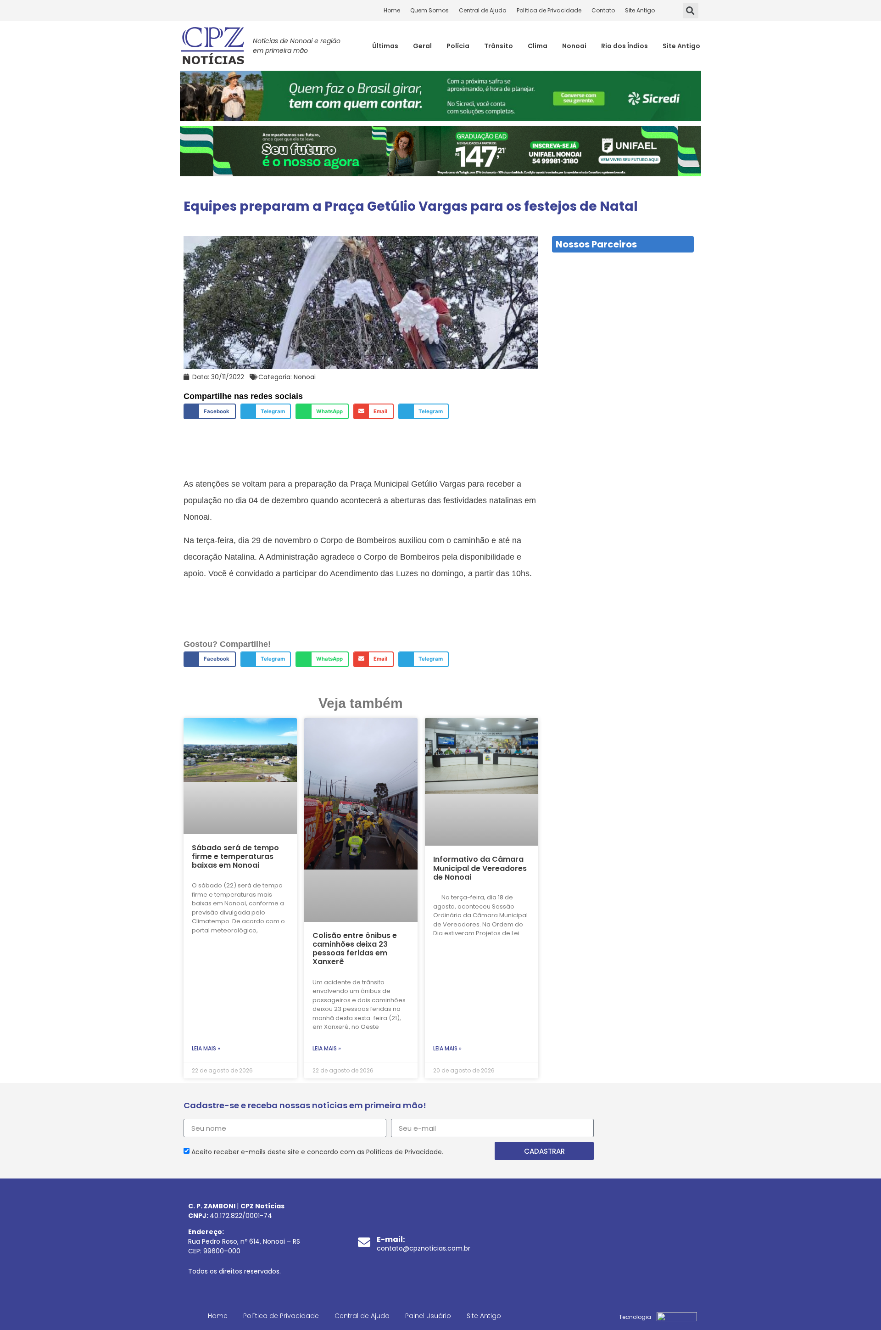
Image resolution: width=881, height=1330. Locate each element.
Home (392, 10)
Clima (537, 46)
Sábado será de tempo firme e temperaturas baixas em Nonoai (235, 856)
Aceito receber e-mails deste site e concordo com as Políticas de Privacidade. (317, 1151)
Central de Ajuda (483, 10)
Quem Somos (429, 10)
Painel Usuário (428, 1315)
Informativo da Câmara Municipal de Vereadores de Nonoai (480, 868)
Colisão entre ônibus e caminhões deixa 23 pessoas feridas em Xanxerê (354, 948)
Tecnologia (635, 1317)
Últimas (385, 46)
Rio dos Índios (624, 46)
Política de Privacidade (549, 10)
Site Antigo (640, 10)
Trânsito (498, 46)
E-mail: (391, 1239)
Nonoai (574, 46)
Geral (422, 46)
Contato (603, 10)
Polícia (457, 46)
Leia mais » (206, 1048)
